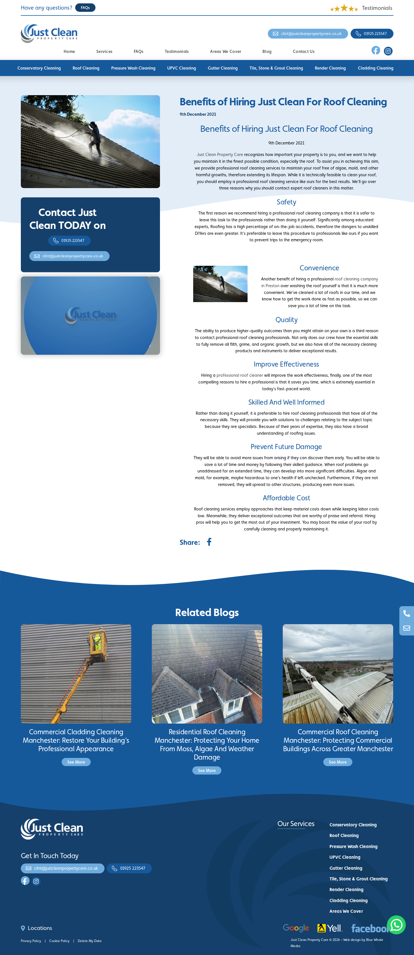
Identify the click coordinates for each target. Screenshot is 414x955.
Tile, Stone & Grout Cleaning (276, 68)
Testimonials (377, 8)
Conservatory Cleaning (39, 68)
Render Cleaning (330, 68)
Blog (266, 51)
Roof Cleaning (86, 68)
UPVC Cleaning (181, 68)
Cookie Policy (59, 941)
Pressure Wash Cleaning (133, 68)
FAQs (138, 51)
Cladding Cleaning (375, 68)
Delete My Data (89, 941)
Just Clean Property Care (220, 154)
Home (69, 51)
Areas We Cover (225, 51)
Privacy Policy (31, 941)
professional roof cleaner (240, 375)
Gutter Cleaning (223, 68)
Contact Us (304, 51)
